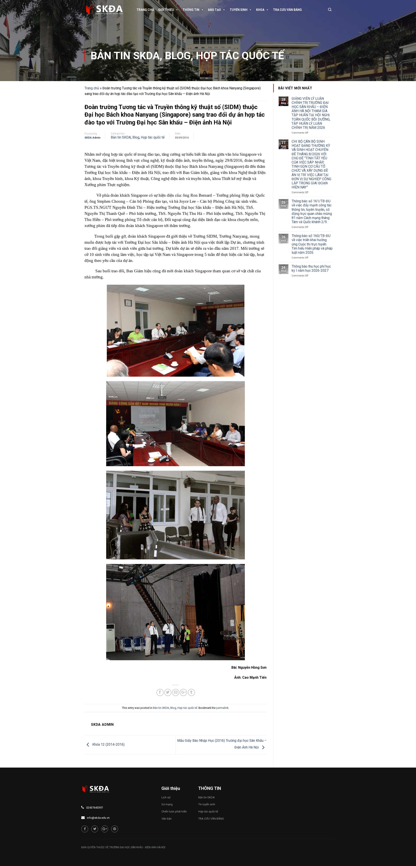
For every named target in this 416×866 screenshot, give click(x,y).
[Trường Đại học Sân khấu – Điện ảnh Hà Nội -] (106, 10)
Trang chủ (145, 9)
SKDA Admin (92, 137)
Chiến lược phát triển (174, 811)
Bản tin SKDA (125, 55)
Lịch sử (166, 797)
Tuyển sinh (238, 9)
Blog (178, 55)
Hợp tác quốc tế (240, 55)
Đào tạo (214, 9)
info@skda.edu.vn (98, 817)
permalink (222, 707)
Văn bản (166, 818)
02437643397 (94, 807)
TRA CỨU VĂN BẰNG (287, 9)
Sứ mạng (167, 804)
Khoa (260, 9)
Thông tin (191, 9)
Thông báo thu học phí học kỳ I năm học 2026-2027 (311, 268)
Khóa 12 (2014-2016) (108, 745)
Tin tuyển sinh (206, 804)
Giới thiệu (166, 9)
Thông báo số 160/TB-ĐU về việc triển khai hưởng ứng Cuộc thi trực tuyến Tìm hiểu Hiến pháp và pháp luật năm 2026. (312, 244)
